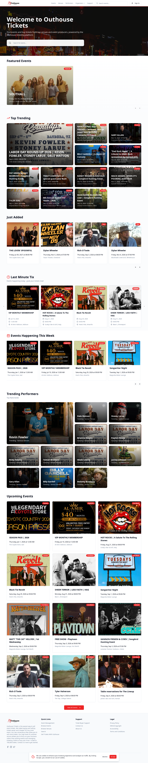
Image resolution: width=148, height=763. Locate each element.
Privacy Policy (114, 723)
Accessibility (114, 729)
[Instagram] (11, 747)
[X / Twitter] (14, 747)
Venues (60, 3)
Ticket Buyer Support (83, 723)
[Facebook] (8, 747)
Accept (113, 757)
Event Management (47, 723)
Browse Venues (46, 729)
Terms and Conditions (117, 731)
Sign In (137, 3)
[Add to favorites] (70, 405)
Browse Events (46, 726)
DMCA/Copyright (115, 726)
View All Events (72, 707)
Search (43, 731)
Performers (69, 3)
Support (90, 3)
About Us (79, 729)
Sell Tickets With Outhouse (50, 734)
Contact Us (79, 726)
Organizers (79, 3)
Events (53, 3)
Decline (104, 757)
